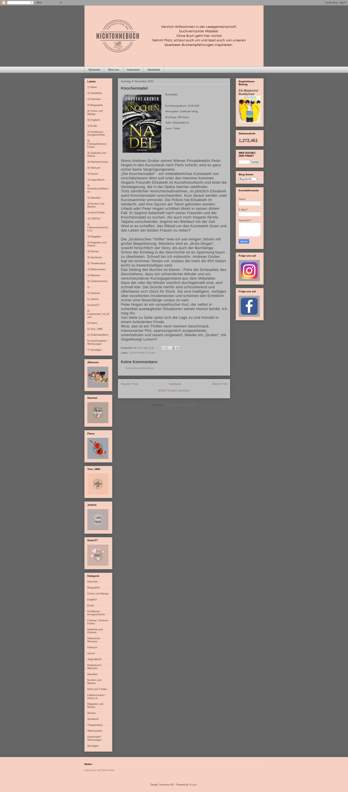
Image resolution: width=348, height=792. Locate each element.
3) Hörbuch (93, 167)
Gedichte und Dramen (95, 631)
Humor (91, 653)
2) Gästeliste (94, 93)
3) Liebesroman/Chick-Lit (97, 227)
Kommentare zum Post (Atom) (180, 405)
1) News (92, 87)
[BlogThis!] (167, 348)
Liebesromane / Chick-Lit (96, 697)
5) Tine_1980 (95, 328)
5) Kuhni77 (93, 305)
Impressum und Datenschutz (99, 770)
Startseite (94, 69)
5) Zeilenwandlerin (98, 334)
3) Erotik (92, 125)
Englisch (92, 599)
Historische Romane (93, 640)
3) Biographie (95, 105)
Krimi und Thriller (97, 689)
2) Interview (94, 99)
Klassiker (92, 674)
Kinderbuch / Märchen (94, 667)
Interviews (133, 69)
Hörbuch (92, 647)
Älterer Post (219, 383)
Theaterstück (94, 724)
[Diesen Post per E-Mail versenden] (163, 348)
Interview (92, 581)
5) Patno (150, 352)
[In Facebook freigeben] (173, 348)
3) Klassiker (94, 197)
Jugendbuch (94, 659)
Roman (91, 712)
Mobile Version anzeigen (174, 390)
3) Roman (93, 251)
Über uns (113, 69)
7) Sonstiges (94, 349)
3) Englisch (93, 119)
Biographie (93, 587)
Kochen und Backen (94, 681)
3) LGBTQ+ (94, 218)
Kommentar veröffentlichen (139, 368)
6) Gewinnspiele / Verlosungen (97, 342)
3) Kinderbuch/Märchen (97, 188)
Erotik (90, 605)
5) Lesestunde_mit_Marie (98, 313)
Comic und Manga (97, 593)
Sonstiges (93, 745)
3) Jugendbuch (96, 179)
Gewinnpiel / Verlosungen (94, 738)
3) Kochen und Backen (95, 205)
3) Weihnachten (96, 269)
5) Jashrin (93, 299)
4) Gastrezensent (97, 281)
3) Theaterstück (96, 263)
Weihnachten (94, 730)
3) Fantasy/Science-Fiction (97, 143)
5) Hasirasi (93, 293)
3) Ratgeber (94, 236)
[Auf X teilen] (170, 348)
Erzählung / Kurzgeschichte (96, 613)
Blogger (193, 784)
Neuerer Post (129, 383)
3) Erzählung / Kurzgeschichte (96, 133)
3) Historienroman (97, 161)
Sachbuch (93, 718)
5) (88, 287)
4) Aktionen (93, 275)
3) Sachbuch (94, 257)
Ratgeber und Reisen (95, 705)
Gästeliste (154, 69)
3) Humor (92, 173)
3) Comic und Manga (95, 112)
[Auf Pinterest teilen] (177, 348)
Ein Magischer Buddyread (248, 92)
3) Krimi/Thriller (137, 352)
